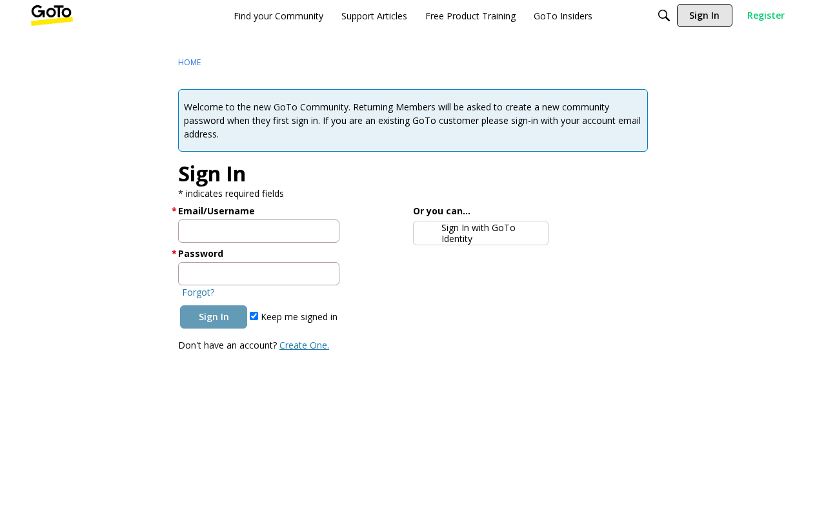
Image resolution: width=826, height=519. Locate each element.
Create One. (304, 345)
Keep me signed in (297, 316)
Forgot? (198, 292)
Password (200, 253)
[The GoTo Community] (52, 15)
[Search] (664, 15)
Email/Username (216, 211)
